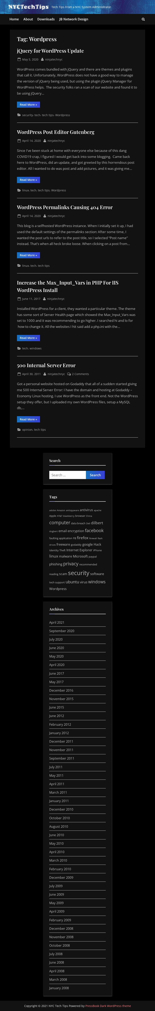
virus (83, 582)
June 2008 (56, 962)
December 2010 (61, 809)
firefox (82, 537)
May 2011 (56, 775)
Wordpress (62, 115)
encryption (76, 531)
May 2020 (56, 656)
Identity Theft (57, 550)
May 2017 (56, 682)
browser (80, 516)
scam (63, 574)
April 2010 (56, 852)
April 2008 (56, 971)
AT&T (59, 516)
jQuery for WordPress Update (50, 50)
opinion (27, 429)
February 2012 (60, 724)
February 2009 (60, 920)
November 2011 (61, 750)
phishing (55, 564)
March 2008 (58, 979)
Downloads (46, 19)
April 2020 (56, 665)
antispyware (72, 510)
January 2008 (59, 988)
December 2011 (61, 741)
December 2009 (61, 877)
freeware (63, 544)
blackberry (68, 516)
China (89, 516)
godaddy (76, 544)
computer (59, 522)
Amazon (61, 510)
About (28, 19)
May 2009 (56, 903)
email (63, 531)
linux (25, 190)
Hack (97, 544)
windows (36, 348)
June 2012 (56, 716)
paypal (93, 556)
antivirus (86, 510)
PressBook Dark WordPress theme (108, 1006)
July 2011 (56, 767)
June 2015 (56, 707)
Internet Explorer (79, 550)
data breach (78, 523)
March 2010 (58, 860)
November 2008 (61, 937)
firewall (93, 538)
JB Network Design (73, 19)
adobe (52, 510)
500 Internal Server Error (46, 365)
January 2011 (59, 801)
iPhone (97, 550)
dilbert (97, 522)
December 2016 (61, 690)
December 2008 (61, 928)
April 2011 (56, 784)
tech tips (48, 115)
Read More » (30, 105)
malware (65, 556)
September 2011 (61, 758)
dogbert (53, 531)
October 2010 (59, 818)
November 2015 (61, 699)
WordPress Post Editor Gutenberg (55, 131)
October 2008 (59, 945)
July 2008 (56, 954)
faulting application (60, 538)
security (27, 115)
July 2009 (56, 886)
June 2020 (56, 648)
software (97, 573)
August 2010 (58, 826)
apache (97, 510)
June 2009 (56, 894)
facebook (94, 530)
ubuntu (72, 582)
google (87, 544)
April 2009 (56, 911)
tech (37, 115)
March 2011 (58, 792)
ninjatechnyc (54, 59)
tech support (57, 582)
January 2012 (59, 733)
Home (14, 19)
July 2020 (56, 639)
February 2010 (60, 869)
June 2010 (56, 835)
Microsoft (80, 556)
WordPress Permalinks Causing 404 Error (65, 207)
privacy (71, 563)
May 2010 (56, 843)
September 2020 (61, 631)
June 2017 (56, 673)
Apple (52, 516)
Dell (88, 523)
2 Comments (80, 374)
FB (74, 538)
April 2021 (56, 622)
